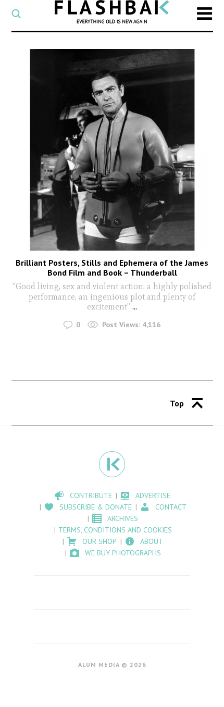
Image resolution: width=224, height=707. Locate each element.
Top (177, 403)
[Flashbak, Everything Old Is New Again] (112, 11)
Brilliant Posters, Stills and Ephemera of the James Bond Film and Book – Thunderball (112, 267)
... (134, 307)
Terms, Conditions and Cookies (115, 530)
